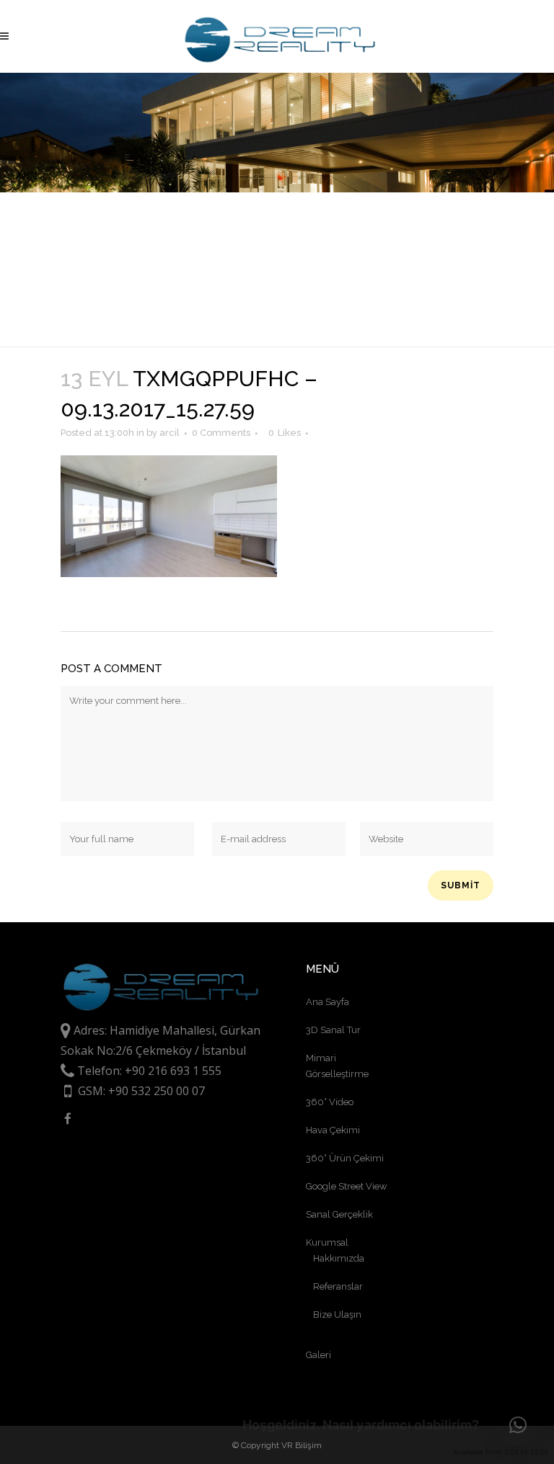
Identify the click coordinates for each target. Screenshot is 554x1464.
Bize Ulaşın (337, 1314)
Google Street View (346, 1186)
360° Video (329, 1102)
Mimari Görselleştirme (337, 1066)
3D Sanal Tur (333, 1030)
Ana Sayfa (327, 1001)
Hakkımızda (338, 1258)
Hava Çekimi (333, 1130)
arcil (169, 432)
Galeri (318, 1354)
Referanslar (338, 1286)
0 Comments (221, 432)
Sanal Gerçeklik (339, 1214)
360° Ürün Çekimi (345, 1158)
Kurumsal (327, 1242)
